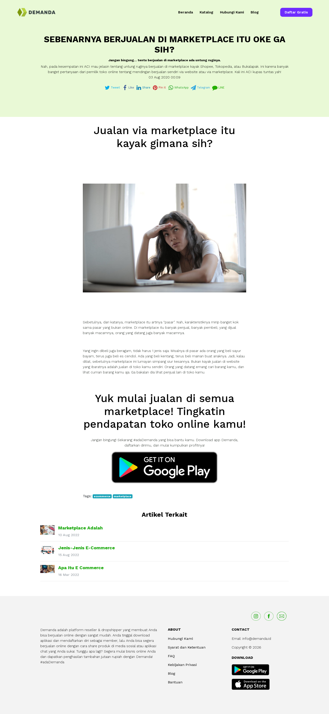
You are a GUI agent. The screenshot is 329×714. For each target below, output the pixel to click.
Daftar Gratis (296, 12)
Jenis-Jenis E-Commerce (86, 547)
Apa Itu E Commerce (81, 567)
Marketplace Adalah (80, 528)
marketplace (122, 496)
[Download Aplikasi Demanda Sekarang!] (164, 467)
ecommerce (102, 496)
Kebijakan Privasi (182, 665)
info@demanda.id (256, 638)
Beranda (185, 12)
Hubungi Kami (232, 12)
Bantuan (175, 682)
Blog (255, 12)
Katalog (206, 12)
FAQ (171, 656)
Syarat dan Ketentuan (186, 647)
